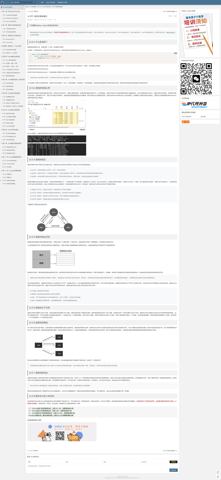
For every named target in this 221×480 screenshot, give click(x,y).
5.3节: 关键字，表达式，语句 (10, 66)
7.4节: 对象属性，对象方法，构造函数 (12, 106)
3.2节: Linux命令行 (7, 42)
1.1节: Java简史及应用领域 (9, 15)
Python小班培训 (50, 2)
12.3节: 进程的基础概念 (8, 180)
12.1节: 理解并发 (7, 174)
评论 (218, 473)
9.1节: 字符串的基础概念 (9, 133)
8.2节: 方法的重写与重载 (9, 116)
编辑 (170, 16)
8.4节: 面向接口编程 (7, 123)
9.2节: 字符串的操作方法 (9, 136)
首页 (42, 2)
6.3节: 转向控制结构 (7, 89)
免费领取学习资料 (62, 2)
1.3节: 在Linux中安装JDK (9, 21)
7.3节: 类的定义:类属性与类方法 (11, 103)
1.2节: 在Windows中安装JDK (10, 18)
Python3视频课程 (186, 116)
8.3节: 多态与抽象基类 (8, 119)
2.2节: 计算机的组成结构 (9, 32)
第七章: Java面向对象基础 (11, 93)
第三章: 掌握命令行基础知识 (11, 35)
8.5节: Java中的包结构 (8, 126)
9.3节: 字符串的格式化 (8, 139)
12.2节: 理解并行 (7, 177)
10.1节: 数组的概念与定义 (9, 147)
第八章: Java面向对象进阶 (11, 110)
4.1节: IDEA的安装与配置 (9, 49)
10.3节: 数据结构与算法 (8, 153)
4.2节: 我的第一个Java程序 (9, 53)
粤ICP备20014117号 (135, 478)
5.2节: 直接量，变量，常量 (9, 63)
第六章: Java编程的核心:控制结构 (13, 79)
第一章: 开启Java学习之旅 (11, 11)
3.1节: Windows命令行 (8, 39)
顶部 (218, 477)
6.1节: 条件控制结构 (7, 83)
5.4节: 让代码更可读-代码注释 (10, 69)
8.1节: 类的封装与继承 (8, 113)
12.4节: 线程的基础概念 (8, 183)
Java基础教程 (33, 6)
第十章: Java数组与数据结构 (11, 143)
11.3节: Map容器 (6, 167)
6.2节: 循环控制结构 (7, 86)
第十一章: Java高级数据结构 (11, 157)
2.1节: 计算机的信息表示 (9, 28)
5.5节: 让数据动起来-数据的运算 (11, 72)
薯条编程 (203, 116)
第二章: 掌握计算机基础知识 (11, 25)
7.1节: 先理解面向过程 (8, 96)
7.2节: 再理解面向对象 (8, 100)
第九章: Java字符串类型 (10, 130)
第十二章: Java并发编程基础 (11, 170)
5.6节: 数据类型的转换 (8, 76)
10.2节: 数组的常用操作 (8, 150)
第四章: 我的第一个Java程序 (11, 46)
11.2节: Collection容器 (8, 163)
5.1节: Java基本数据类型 (9, 60)
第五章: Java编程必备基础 (11, 56)
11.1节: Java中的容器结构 (9, 160)
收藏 (175, 16)
